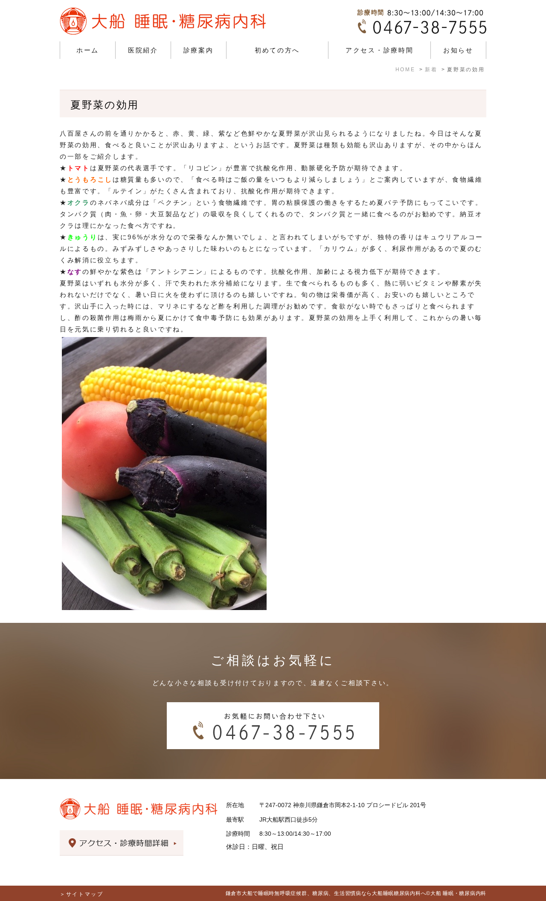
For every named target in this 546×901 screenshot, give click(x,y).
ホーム (87, 50)
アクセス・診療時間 (379, 50)
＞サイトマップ (82, 894)
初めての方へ (277, 50)
